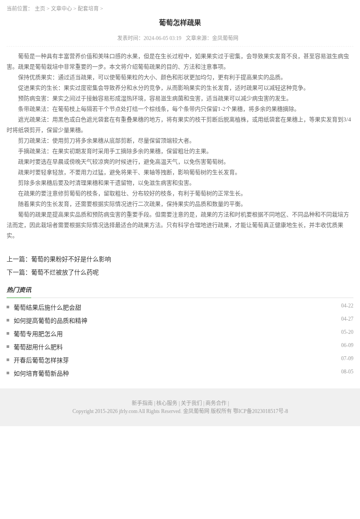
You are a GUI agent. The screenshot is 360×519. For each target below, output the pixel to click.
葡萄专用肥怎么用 (38, 334)
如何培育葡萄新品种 (41, 373)
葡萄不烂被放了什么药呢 (65, 272)
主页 (40, 9)
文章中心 (61, 9)
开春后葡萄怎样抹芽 (41, 360)
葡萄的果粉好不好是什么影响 (71, 259)
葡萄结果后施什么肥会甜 (47, 307)
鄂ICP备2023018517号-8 (260, 411)
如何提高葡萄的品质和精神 (50, 321)
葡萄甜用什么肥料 (38, 347)
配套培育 (88, 9)
